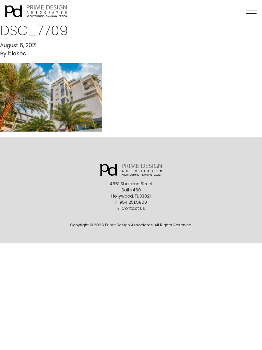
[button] (251, 11)
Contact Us (133, 208)
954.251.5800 (133, 202)
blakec (17, 53)
